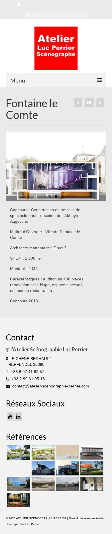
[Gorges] (18, 484)
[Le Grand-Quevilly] (67, 468)
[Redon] (42, 484)
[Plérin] (67, 484)
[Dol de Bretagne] (78, 102)
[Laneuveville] (91, 452)
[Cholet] (42, 452)
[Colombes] (91, 484)
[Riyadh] (67, 452)
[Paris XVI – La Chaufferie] (18, 500)
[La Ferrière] (18, 452)
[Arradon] (100, 102)
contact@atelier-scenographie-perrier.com (50, 386)
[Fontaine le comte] (56, 166)
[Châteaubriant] (42, 468)
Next (100, 166)
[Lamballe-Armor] (91, 468)
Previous (12, 166)
